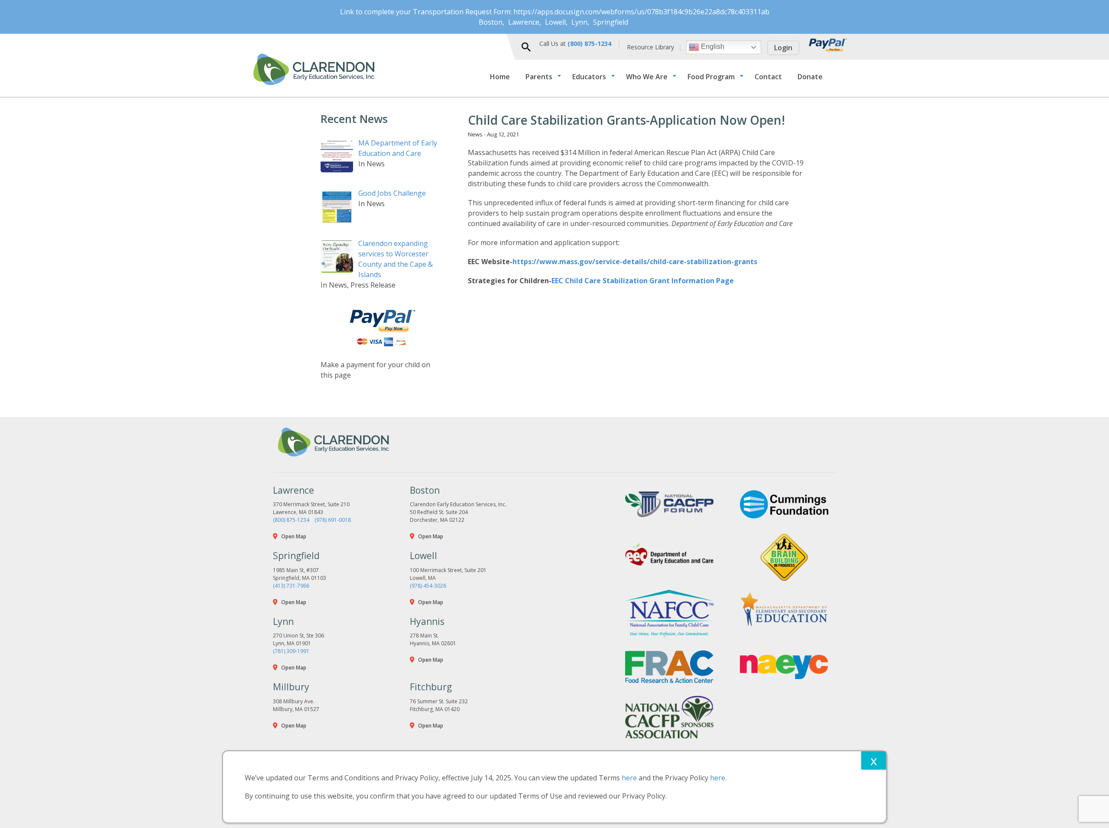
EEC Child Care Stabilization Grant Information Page (642, 280)
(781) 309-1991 (291, 651)
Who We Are (647, 76)
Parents (538, 76)
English (711, 46)
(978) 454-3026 (428, 585)
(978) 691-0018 (333, 520)
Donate (810, 76)
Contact (768, 76)
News (475, 134)
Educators (589, 76)
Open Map (293, 536)
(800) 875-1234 (291, 520)
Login (783, 47)
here (629, 778)
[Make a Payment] (381, 328)
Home (500, 76)
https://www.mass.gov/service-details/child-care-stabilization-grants (635, 261)
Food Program (711, 76)
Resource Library (650, 47)
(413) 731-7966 (291, 585)
